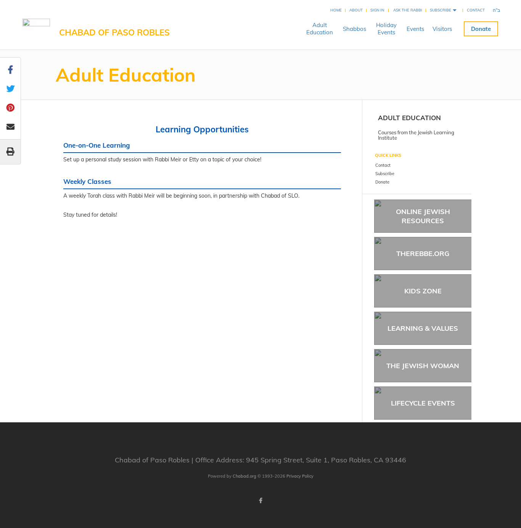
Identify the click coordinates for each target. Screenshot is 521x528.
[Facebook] (260, 500)
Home (336, 10)
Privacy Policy (300, 476)
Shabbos (354, 28)
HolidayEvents (386, 28)
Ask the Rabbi (407, 10)
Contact (476, 10)
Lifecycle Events (423, 403)
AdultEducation (319, 28)
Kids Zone (423, 291)
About (356, 10)
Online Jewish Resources (423, 216)
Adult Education (409, 118)
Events (415, 28)
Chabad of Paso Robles (114, 32)
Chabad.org (244, 476)
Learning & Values (423, 328)
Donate (481, 28)
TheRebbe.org (422, 253)
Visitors (442, 28)
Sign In (377, 10)
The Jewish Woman (422, 365)
